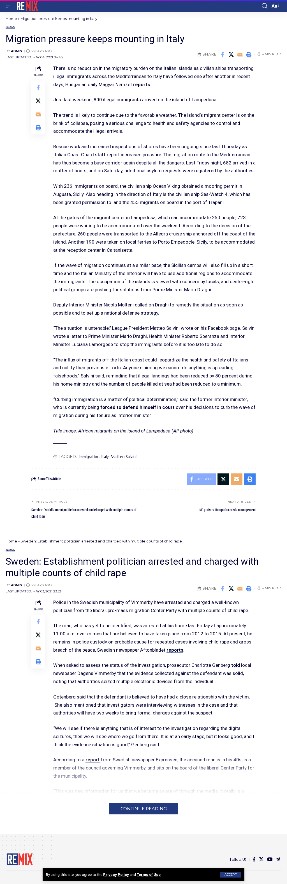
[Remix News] (27, 6)
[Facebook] (254, 859)
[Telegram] (277, 859)
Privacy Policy (116, 874)
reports (141, 84)
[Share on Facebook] (222, 54)
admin (16, 51)
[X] (261, 859)
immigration (89, 456)
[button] (230, 875)
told (235, 665)
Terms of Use (149, 874)
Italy (105, 456)
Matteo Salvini (123, 456)
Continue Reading (144, 808)
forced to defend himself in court (137, 407)
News (10, 27)
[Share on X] (231, 54)
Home (11, 18)
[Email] (240, 54)
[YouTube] (270, 859)
